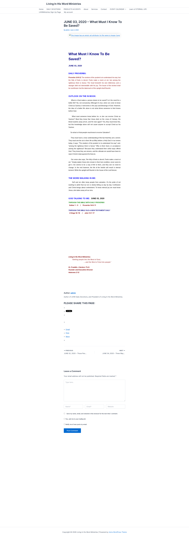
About (86, 9)
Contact (104, 9)
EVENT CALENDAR (117, 9)
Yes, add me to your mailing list (75, 419)
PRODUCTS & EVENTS (72, 9)
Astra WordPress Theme (118, 532)
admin (73, 293)
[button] (125, 9)
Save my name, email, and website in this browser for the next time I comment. (92, 413)
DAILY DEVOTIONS (54, 9)
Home (41, 9)
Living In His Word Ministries (63, 3)
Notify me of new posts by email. (76, 424)
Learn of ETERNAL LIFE (138, 9)
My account (68, 12)
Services (94, 9)
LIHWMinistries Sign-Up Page (50, 12)
